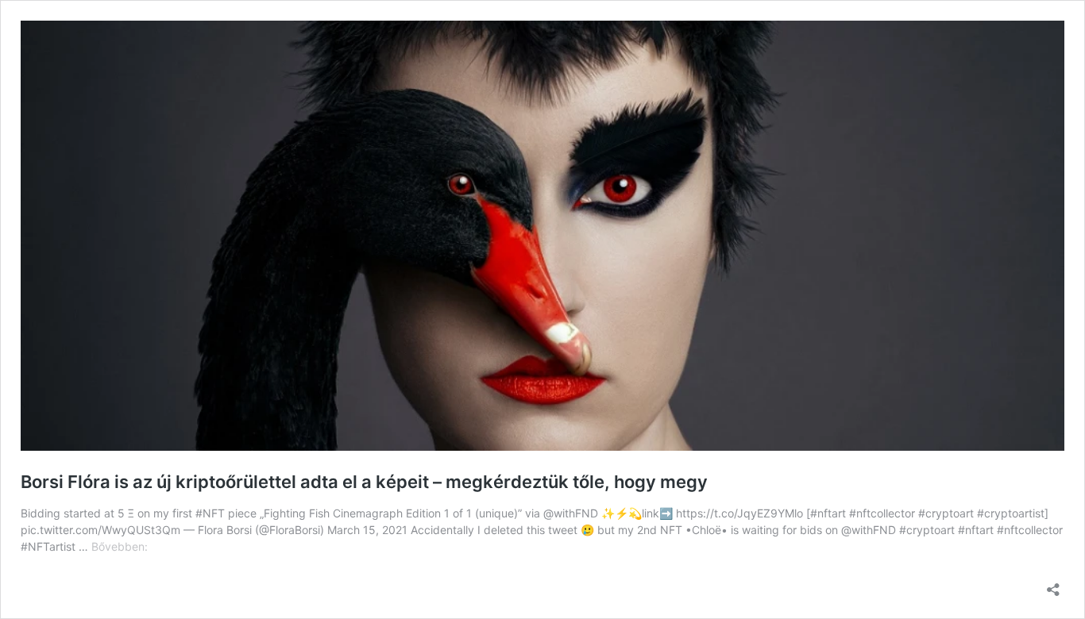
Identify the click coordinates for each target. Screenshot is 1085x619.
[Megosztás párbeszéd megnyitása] (1053, 584)
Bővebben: (119, 546)
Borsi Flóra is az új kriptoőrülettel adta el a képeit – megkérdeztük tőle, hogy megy (364, 481)
